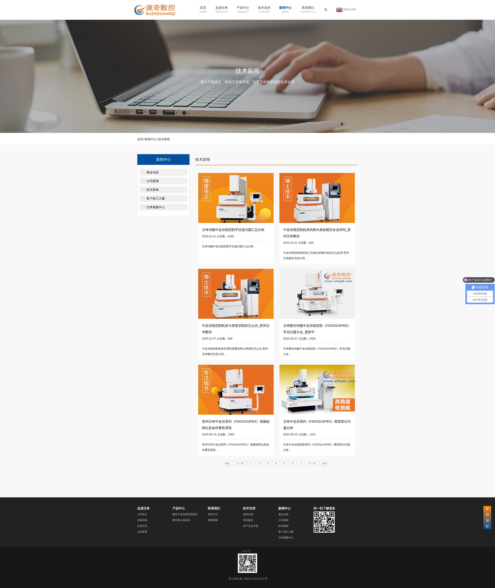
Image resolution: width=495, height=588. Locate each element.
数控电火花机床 (181, 520)
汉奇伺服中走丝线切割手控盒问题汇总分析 (233, 230)
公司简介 (142, 514)
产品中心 (243, 7)
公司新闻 (152, 181)
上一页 (239, 463)
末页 (325, 463)
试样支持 (248, 514)
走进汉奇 (221, 7)
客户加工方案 (155, 198)
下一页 (312, 463)
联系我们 (308, 7)
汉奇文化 (142, 525)
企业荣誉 (142, 531)
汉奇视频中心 (155, 207)
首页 (203, 7)
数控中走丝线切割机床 (185, 514)
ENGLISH (349, 9)
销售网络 (213, 520)
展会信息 (152, 172)
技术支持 (264, 7)
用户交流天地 (250, 525)
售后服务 (248, 520)
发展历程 (142, 520)
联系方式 (213, 514)
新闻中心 (285, 7)
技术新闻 (164, 139)
